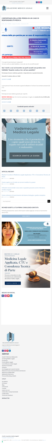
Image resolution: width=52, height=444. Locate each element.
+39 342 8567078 (6, 348)
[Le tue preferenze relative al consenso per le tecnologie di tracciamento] (2, 441)
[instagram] (39, 2)
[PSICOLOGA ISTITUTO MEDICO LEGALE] (26, 222)
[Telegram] (30, 111)
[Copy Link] (43, 111)
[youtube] (8, 296)
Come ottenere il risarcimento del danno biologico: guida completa (23, 195)
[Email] (37, 111)
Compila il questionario (17, 3)
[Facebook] (4, 111)
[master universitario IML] (26, 249)
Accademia (18, 23)
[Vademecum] (26, 119)
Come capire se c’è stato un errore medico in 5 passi (18, 182)
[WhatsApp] (24, 111)
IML (3, 23)
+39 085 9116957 (6, 347)
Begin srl (44, 440)
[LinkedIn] (17, 111)
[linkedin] (41, 2)
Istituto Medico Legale (16, 440)
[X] (11, 111)
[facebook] (37, 2)
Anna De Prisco (6, 178)
